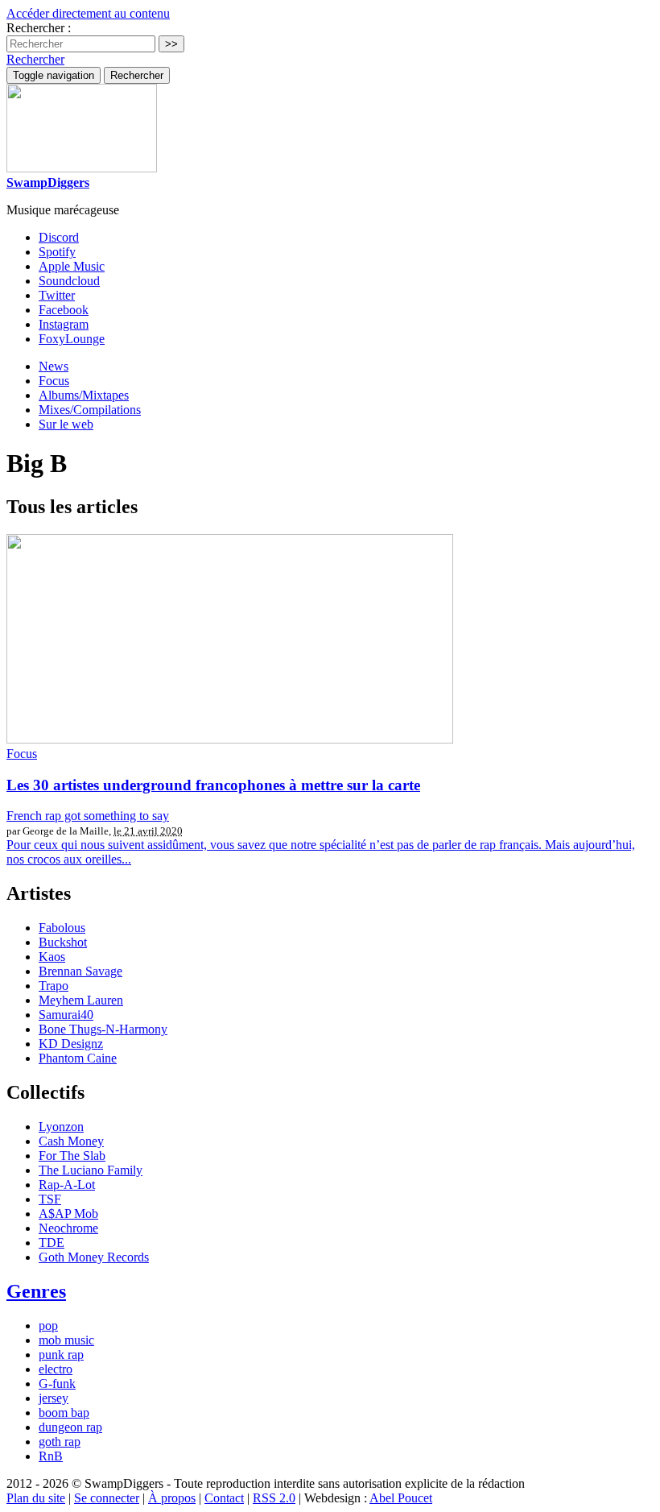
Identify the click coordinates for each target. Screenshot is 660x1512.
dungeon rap (70, 1427)
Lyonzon (61, 1126)
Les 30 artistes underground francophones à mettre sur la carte (213, 785)
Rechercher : (38, 28)
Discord (59, 237)
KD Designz (71, 1043)
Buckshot (63, 942)
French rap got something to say (87, 815)
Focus (54, 380)
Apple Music (72, 266)
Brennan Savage (80, 971)
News (53, 366)
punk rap (61, 1354)
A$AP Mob (68, 1213)
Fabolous (62, 927)
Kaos (52, 956)
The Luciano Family (90, 1170)
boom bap (64, 1412)
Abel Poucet (400, 1498)
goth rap (59, 1441)
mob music (66, 1340)
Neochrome (68, 1228)
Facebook (64, 310)
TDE (51, 1242)
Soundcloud (69, 281)
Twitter (57, 295)
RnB (51, 1456)
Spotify (57, 252)
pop (48, 1325)
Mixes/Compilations (90, 409)
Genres (36, 1291)
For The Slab (72, 1155)
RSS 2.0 (274, 1498)
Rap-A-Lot (67, 1184)
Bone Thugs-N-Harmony (103, 1029)
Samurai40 (66, 1014)
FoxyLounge (72, 339)
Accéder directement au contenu (88, 13)
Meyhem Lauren (81, 1000)
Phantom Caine (78, 1058)
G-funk (57, 1383)
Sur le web (66, 424)
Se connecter (106, 1498)
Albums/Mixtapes (84, 395)
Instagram (64, 324)
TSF (50, 1199)
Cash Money (71, 1141)
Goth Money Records (94, 1257)
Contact (224, 1498)
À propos (172, 1498)
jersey (53, 1398)
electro (55, 1369)
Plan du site (35, 1498)
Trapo (53, 985)
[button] (35, 59)
